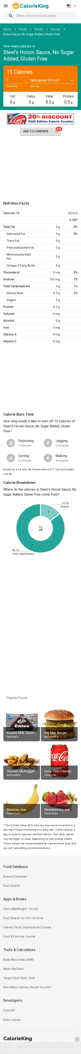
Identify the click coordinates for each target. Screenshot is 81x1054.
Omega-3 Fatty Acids (21, 265)
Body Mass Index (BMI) (18, 959)
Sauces (56, 29)
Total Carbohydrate (16, 286)
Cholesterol (11, 272)
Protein (8, 307)
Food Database (15, 866)
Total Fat (9, 227)
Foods (23, 29)
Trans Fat (13, 240)
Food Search (11, 885)
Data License (12, 1019)
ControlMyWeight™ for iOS (20, 909)
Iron (6, 327)
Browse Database (15, 876)
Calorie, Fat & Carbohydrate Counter (27, 927)
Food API (9, 1010)
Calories (9, 213)
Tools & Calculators (19, 950)
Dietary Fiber (15, 293)
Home (7, 29)
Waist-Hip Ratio (13, 968)
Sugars (11, 300)
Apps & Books (15, 899)
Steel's (38, 29)
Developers (12, 1000)
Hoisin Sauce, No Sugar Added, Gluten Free (31, 34)
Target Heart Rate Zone (19, 978)
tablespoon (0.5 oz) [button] (44, 80)
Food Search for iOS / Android (23, 918)
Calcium (9, 313)
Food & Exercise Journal (19, 936)
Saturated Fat (16, 233)
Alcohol (8, 320)
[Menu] (6, 6)
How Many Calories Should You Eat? (27, 987)
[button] (71, 6)
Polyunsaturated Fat (20, 247)
